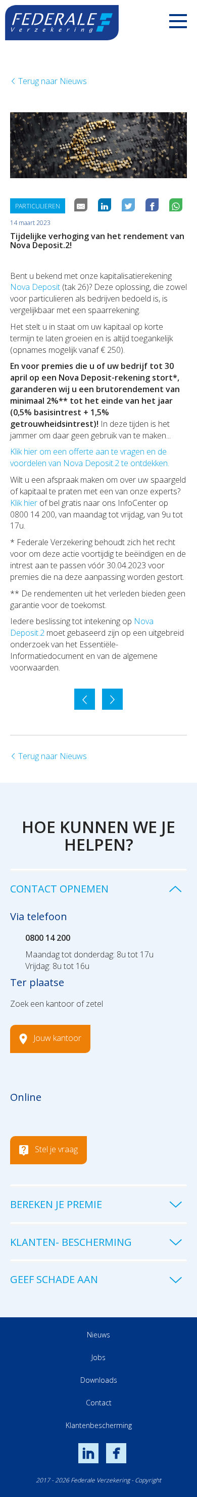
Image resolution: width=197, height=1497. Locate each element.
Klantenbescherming (99, 1425)
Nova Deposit (35, 286)
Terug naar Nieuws (51, 81)
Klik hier (23, 502)
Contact (99, 1402)
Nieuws (98, 1334)
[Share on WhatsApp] (176, 205)
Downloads (98, 1380)
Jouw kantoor (57, 1037)
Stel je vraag (56, 1149)
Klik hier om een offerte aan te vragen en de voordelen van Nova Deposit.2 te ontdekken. (89, 457)
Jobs (98, 1357)
